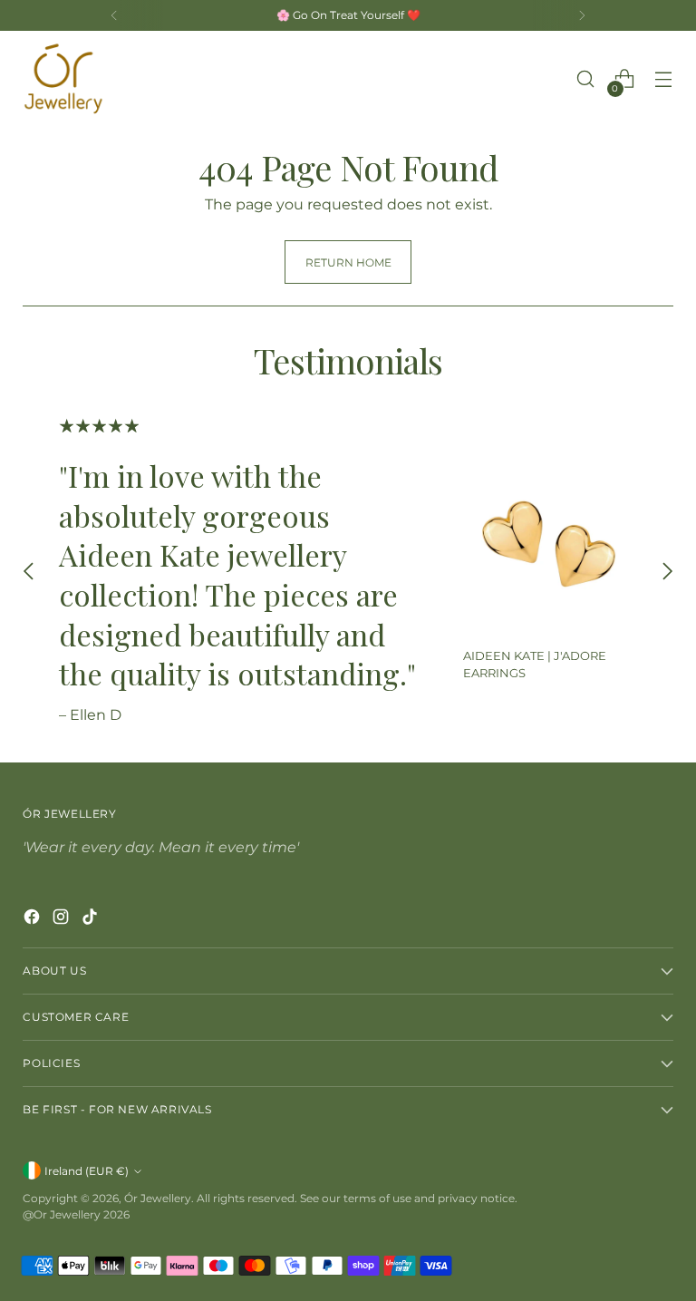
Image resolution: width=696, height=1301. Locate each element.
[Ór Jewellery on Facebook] (33, 919)
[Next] (582, 15)
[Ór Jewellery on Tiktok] (91, 919)
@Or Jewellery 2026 (76, 1214)
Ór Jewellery (157, 1198)
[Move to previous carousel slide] (29, 571)
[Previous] (114, 15)
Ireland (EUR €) (86, 1171)
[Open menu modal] (663, 79)
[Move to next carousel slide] (667, 571)
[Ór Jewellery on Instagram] (62, 919)
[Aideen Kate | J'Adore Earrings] (549, 546)
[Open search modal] (585, 79)
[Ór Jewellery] (63, 79)
